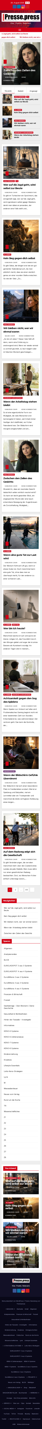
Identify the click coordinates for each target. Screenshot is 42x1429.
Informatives (9, 1025)
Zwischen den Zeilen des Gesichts (18, 933)
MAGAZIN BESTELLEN (10, 1393)
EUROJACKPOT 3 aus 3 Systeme (18, 966)
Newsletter (36, 1403)
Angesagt (33, 91)
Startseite (20, 1309)
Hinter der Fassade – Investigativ (17, 1020)
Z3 (5, 1129)
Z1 (5, 1117)
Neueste (8, 91)
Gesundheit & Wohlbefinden (24, 132)
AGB (13, 1424)
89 (26, 890)
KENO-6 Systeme (11, 1031)
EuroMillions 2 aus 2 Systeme (16, 977)
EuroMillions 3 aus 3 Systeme (16, 983)
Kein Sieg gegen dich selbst (26, 112)
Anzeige (9, 1398)
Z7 (5, 1152)
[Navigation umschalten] (19, 29)
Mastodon (35, 1414)
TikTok (13, 1414)
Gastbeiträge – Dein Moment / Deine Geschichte (19, 1007)
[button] (35, 30)
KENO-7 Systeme (11, 1043)
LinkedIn (37, 1408)
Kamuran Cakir (11, 77)
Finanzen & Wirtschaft (13, 994)
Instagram (20, 1408)
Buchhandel (23, 1393)
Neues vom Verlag (11, 1094)
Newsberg (33, 1301)
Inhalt (26, 1309)
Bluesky (27, 1414)
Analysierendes (9, 67)
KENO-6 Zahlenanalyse (13, 1037)
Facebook (29, 1408)
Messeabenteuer (11, 1088)
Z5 (5, 1140)
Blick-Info (32, 1398)
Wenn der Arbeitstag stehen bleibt (18, 927)
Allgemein (18, 110)
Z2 (5, 1123)
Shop (25, 1387)
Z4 (5, 1134)
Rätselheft (32, 1387)
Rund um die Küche (12, 1100)
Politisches (20, 1335)
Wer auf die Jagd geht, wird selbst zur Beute (26, 100)
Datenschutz (36, 1419)
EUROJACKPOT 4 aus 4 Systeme (18, 971)
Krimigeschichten (31, 1330)
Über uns (16, 1403)
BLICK (6, 960)
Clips (22, 1403)
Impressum (26, 1419)
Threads (20, 1414)
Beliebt (20, 91)
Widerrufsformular (23, 1424)
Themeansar (21, 1304)
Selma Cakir (10, 336)
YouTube (7, 1414)
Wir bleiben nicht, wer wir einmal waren (25, 124)
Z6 (5, 1146)
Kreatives (16, 624)
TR (17, 67)
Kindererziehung (9, 771)
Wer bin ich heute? (14, 628)
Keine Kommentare (29, 192)
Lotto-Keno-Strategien (13, 1071)
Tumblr (4, 1419)
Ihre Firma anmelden (21, 1398)
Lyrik (6, 1077)
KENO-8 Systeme (11, 1048)
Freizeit (7, 1000)
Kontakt (28, 1403)
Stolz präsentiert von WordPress (13, 1301)
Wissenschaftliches (12, 1111)
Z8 (5, 1157)
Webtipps (31, 1382)
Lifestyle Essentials (11, 1065)
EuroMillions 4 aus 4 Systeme (16, 989)
